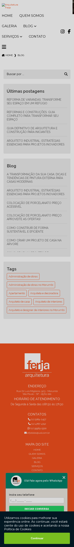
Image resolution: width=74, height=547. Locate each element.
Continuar (37, 538)
